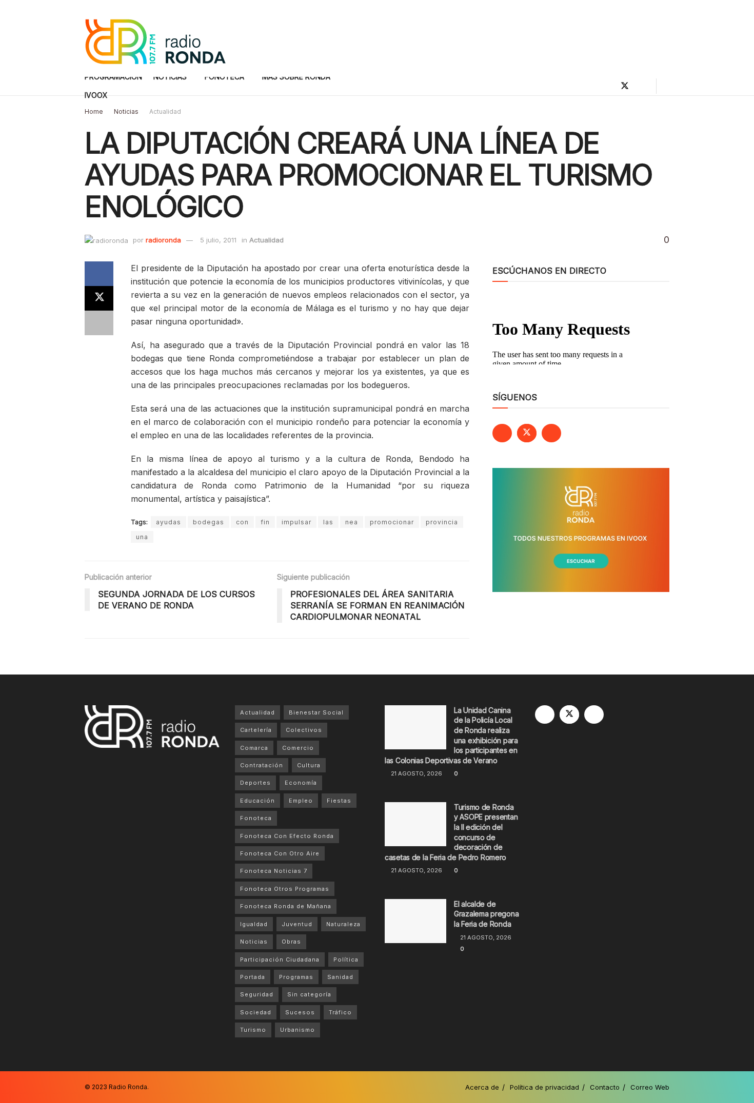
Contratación (261, 765)
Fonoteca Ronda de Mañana (285, 906)
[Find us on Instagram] (642, 86)
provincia (442, 522)
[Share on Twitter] (99, 298)
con (242, 522)
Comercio (298, 747)
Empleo (301, 800)
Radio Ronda (128, 1087)
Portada (252, 977)
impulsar (296, 522)
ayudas (168, 522)
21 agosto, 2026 (415, 773)
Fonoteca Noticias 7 (273, 870)
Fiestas (339, 800)
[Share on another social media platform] (99, 323)
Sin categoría (309, 994)
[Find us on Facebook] (607, 86)
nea (351, 522)
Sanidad (340, 977)
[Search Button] (665, 86)
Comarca (254, 747)
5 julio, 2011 (218, 240)
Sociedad (255, 1012)
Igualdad (254, 924)
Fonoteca (256, 818)
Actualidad (165, 111)
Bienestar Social (316, 712)
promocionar (392, 522)
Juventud (297, 924)
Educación (257, 800)
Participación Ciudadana (280, 959)
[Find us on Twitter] (625, 86)
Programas (296, 977)
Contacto (605, 1087)
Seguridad (256, 994)
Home (94, 111)
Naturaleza (343, 924)
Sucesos (300, 1012)
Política (346, 959)
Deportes (255, 782)
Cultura (309, 765)
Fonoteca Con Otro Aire (280, 853)
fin (265, 522)
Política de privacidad (544, 1087)
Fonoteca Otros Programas (284, 888)
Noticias (126, 111)
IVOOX (96, 95)
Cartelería (256, 729)
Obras (291, 941)
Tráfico (340, 1012)
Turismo (253, 1029)
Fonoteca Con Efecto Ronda (287, 836)
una (142, 537)
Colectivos (304, 729)
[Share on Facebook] (99, 273)
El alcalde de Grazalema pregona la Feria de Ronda (486, 914)
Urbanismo (297, 1029)
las (328, 522)
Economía (301, 782)
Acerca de (482, 1087)
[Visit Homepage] (155, 38)
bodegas (208, 522)
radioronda (163, 240)
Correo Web (649, 1087)
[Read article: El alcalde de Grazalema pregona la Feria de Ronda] (415, 921)
